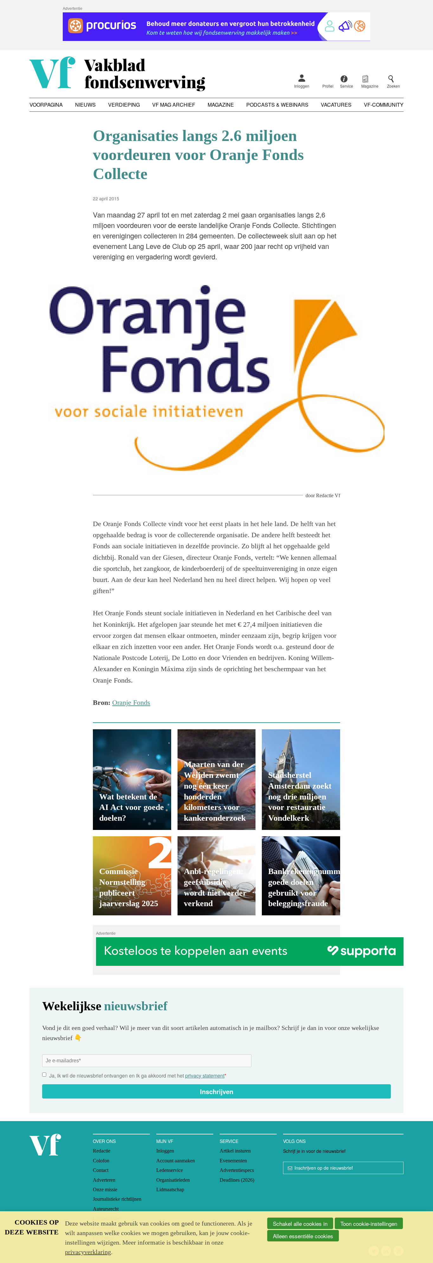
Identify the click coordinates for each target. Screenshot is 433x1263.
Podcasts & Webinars (277, 104)
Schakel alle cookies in (300, 1223)
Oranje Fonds (131, 702)
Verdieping (124, 104)
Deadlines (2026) (237, 1180)
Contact (100, 1170)
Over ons (104, 1141)
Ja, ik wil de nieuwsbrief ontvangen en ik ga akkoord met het (137, 1075)
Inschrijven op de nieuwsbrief (323, 1168)
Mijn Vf (164, 1141)
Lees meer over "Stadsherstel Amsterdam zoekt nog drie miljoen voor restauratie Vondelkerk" (301, 779)
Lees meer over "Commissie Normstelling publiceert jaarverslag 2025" (132, 875)
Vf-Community (384, 104)
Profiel (327, 86)
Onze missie (105, 1189)
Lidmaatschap (170, 1189)
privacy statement (204, 1075)
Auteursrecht (106, 1209)
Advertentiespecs (237, 1170)
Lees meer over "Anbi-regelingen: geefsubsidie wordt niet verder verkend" (217, 875)
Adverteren (104, 1180)
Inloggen (301, 86)
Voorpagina (46, 104)
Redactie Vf (328, 495)
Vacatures (336, 104)
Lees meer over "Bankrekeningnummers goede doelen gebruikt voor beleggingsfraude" (301, 875)
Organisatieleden (173, 1180)
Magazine (221, 104)
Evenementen (233, 1160)
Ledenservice (169, 1170)
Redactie (101, 1150)
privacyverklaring (88, 1251)
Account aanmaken (175, 1160)
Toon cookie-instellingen (368, 1223)
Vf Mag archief (173, 104)
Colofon (101, 1160)
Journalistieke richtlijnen (117, 1199)
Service (229, 1141)
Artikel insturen (235, 1150)
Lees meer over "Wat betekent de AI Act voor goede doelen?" (132, 779)
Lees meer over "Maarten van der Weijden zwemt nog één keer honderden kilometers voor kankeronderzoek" (217, 779)
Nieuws (85, 104)
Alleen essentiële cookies (303, 1236)
